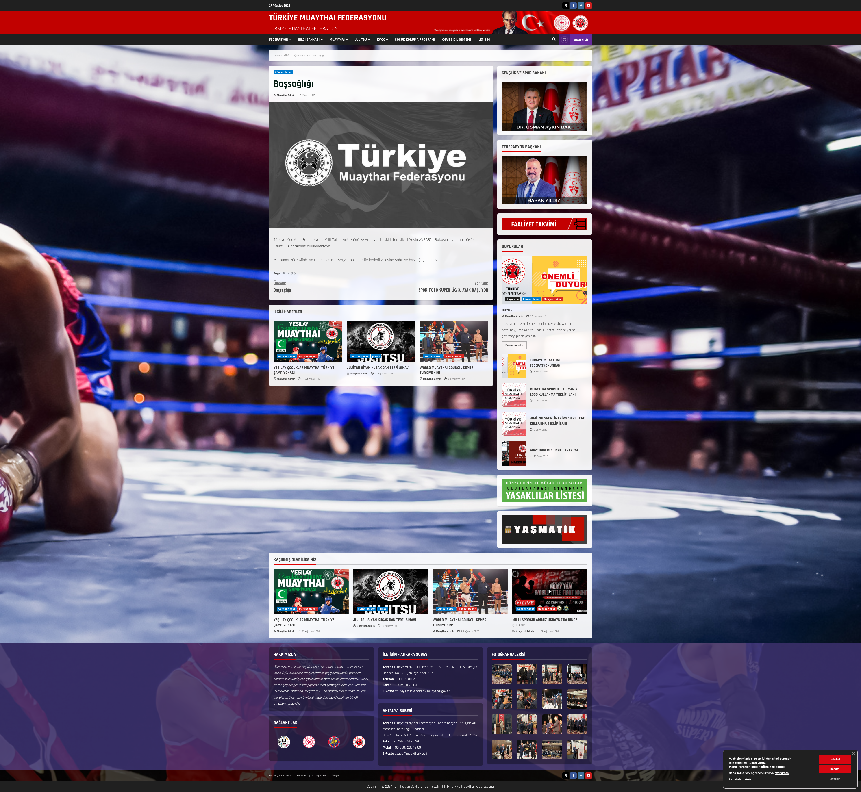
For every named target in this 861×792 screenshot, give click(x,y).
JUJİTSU (361, 39)
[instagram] (581, 5)
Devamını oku (516, 344)
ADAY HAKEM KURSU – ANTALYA (514, 453)
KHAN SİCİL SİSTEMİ (456, 39)
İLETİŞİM (484, 39)
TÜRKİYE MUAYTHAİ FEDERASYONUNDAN (514, 366)
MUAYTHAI (337, 39)
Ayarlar (835, 779)
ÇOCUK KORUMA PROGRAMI (415, 39)
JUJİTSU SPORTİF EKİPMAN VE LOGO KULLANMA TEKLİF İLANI (514, 424)
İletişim (335, 775)
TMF (446, 786)
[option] (284, 742)
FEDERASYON (278, 39)
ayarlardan (782, 773)
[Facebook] (573, 5)
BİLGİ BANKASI (309, 39)
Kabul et (835, 759)
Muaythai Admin (286, 95)
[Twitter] (565, 5)
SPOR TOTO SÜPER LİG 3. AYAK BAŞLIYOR (453, 286)
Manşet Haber (308, 356)
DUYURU (508, 310)
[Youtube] (588, 5)
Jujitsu (376, 356)
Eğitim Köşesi (322, 775)
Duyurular (513, 299)
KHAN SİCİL (581, 39)
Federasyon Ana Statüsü (281, 775)
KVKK (381, 39)
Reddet (834, 769)
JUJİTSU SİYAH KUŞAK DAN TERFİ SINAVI (378, 367)
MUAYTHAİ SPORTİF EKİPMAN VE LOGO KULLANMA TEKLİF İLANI (514, 395)
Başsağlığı (289, 273)
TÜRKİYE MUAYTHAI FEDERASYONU (328, 18)
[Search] (554, 39)
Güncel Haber (283, 72)
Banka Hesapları (305, 775)
